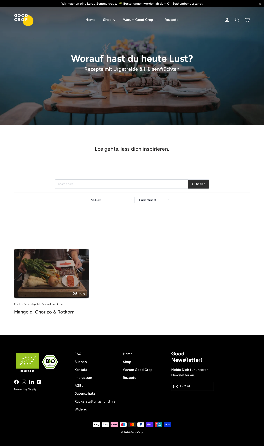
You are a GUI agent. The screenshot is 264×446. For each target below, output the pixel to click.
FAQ (78, 354)
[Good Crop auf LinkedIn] (31, 382)
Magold (35, 304)
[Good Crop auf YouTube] (39, 382)
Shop (107, 20)
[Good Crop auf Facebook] (16, 382)
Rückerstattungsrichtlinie (95, 401)
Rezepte (171, 20)
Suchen (81, 362)
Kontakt (81, 370)
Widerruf (82, 409)
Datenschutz (85, 393)
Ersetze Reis (21, 304)
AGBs (79, 385)
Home (90, 20)
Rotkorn (61, 304)
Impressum (83, 377)
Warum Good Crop (138, 20)
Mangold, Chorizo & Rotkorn (44, 312)
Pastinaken (48, 304)
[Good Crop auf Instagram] (24, 382)
